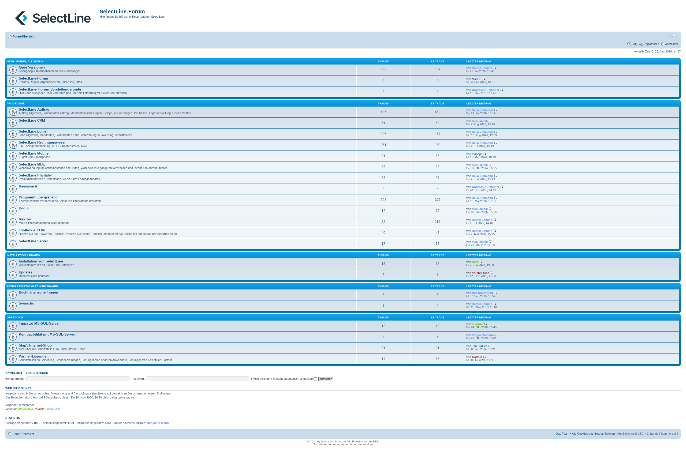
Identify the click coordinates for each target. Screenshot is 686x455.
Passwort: (138, 378)
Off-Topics (15, 317)
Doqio (24, 208)
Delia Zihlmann (482, 110)
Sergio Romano (483, 335)
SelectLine (53, 408)
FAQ (634, 44)
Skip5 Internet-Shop (35, 345)
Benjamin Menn (158, 422)
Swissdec (27, 303)
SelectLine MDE (32, 164)
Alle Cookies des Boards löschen (593, 433)
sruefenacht (480, 272)
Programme (16, 103)
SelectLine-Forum (33, 78)
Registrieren (651, 44)
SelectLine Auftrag (34, 109)
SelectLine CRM (32, 120)
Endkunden (25, 408)
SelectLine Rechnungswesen (42, 142)
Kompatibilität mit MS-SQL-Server (47, 334)
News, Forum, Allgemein (25, 61)
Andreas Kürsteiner (485, 90)
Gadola (477, 357)
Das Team (562, 433)
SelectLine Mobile (34, 153)
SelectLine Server (33, 241)
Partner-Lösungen (34, 356)
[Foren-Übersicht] (53, 17)
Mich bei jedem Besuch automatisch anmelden (283, 378)
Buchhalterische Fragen (38, 292)
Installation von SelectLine (41, 261)
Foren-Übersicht (24, 36)
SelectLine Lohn (32, 131)
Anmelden (671, 44)
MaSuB (476, 79)
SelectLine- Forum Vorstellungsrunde (50, 89)
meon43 (477, 324)
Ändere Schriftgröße (674, 35)
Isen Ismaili (480, 121)
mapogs (477, 154)
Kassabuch (28, 186)
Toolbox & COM (32, 230)
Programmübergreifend (38, 197)
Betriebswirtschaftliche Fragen (32, 286)
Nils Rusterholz (483, 293)
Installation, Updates (23, 255)
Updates (25, 272)
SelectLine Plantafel (35, 175)
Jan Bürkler (479, 346)
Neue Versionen (32, 67)
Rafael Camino (482, 68)
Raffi (475, 262)
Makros (25, 219)
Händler (40, 408)
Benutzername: (15, 378)
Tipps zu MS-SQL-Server (39, 323)
